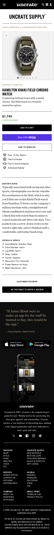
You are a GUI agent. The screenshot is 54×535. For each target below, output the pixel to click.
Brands (6, 85)
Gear (6, 453)
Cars (6, 458)
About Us (8, 494)
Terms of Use (34, 494)
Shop (5, 27)
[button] (3, 4)
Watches (14, 27)
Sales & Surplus (36, 461)
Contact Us (9, 477)
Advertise (8, 497)
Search (43, 4)
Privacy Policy (35, 497)
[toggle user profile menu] (51, 4)
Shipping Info (10, 483)
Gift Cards (33, 463)
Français (32, 477)
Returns (8, 480)
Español (31, 475)
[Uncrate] (27, 4)
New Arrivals (34, 453)
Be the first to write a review (27, 289)
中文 (29, 485)
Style (6, 455)
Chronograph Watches (34, 27)
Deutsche (32, 480)
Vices (6, 463)
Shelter (7, 461)
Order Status (10, 475)
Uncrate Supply (27, 16)
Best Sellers (34, 455)
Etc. (5, 466)
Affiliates (8, 499)
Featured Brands (36, 458)
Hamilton (18, 85)
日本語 (30, 483)
